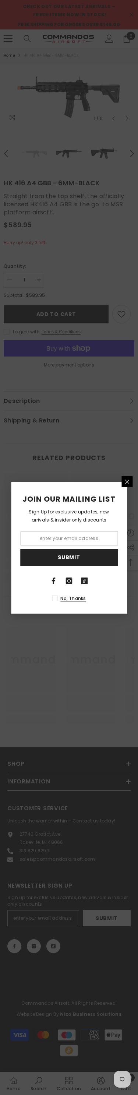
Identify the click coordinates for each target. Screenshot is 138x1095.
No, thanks (73, 598)
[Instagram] (69, 581)
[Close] (126, 481)
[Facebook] (53, 581)
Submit (69, 557)
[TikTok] (84, 581)
